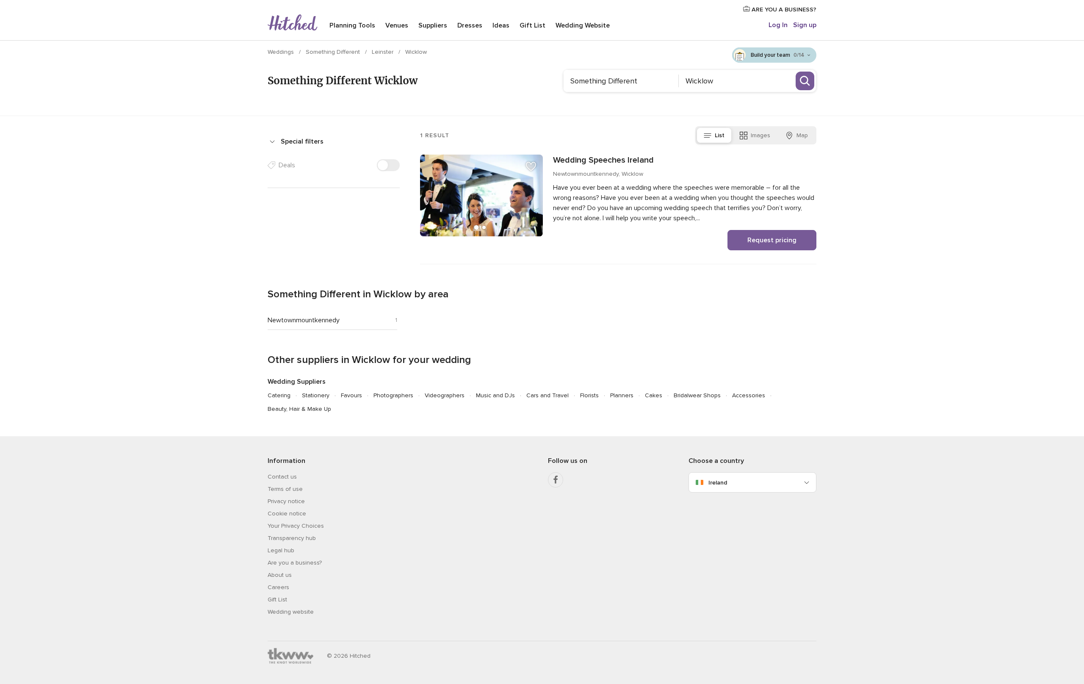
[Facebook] (555, 479)
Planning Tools (352, 25)
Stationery (315, 395)
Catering (279, 395)
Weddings (282, 51)
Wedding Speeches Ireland (603, 160)
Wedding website (291, 611)
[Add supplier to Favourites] (531, 166)
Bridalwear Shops (697, 395)
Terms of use (285, 489)
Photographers (393, 395)
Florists (589, 395)
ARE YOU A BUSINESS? (783, 9)
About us (280, 575)
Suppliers (432, 25)
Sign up (804, 25)
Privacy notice (286, 501)
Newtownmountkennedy (304, 320)
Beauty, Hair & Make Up (299, 409)
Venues (396, 25)
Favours (351, 395)
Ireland (717, 482)
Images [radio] (760, 135)
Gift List (532, 25)
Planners (621, 395)
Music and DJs (495, 395)
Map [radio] (802, 135)
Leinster (383, 51)
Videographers (445, 395)
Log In (778, 25)
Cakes (653, 395)
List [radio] (720, 135)
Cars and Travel (547, 395)
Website (583, 25)
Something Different (334, 51)
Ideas (500, 25)
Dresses (469, 25)
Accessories (748, 395)
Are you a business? (295, 562)
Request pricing (771, 240)
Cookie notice (287, 513)
